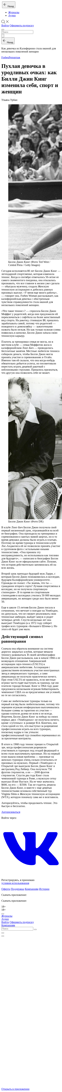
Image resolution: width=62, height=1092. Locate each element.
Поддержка (17, 889)
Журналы (13, 12)
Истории (44, 889)
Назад (10, 6)
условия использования (15, 883)
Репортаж (14, 57)
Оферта (5, 889)
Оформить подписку (22, 25)
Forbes (5, 57)
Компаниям (31, 889)
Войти (5, 25)
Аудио (12, 15)
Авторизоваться (10, 811)
